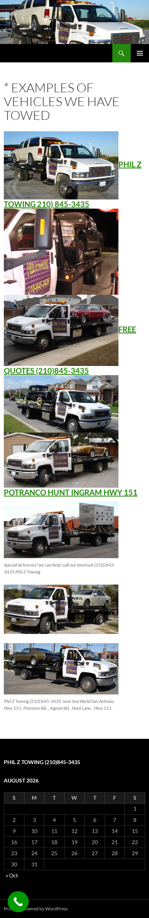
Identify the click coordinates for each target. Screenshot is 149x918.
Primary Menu (140, 53)
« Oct (12, 875)
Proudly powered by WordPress (36, 908)
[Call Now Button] (18, 901)
